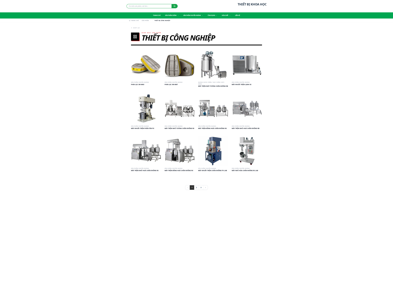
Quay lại (136, 28)
